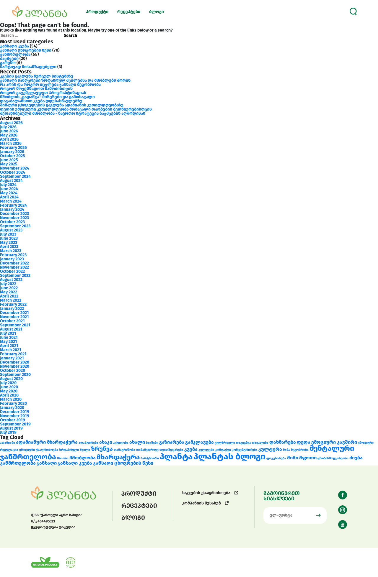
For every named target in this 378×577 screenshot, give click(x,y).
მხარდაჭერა (118, 457)
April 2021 (9, 345)
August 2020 (11, 378)
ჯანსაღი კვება (14, 46)
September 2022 (15, 275)
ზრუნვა (102, 448)
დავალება (260, 443)
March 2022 (10, 300)
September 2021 (15, 325)
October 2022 (12, 271)
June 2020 (9, 386)
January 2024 (12, 209)
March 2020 (11, 399)
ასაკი (105, 442)
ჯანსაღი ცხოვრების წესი (25, 50)
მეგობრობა (300, 450)
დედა (303, 442)
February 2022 (13, 304)
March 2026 (11, 143)
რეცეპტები (128, 12)
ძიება (356, 458)
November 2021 (14, 316)
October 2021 (12, 320)
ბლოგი (156, 12)
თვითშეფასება (171, 450)
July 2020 (8, 382)
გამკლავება (199, 442)
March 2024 (11, 201)
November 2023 (14, 217)
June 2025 (9, 159)
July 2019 (8, 432)
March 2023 (10, 250)
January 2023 (12, 259)
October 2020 (12, 370)
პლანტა (176, 456)
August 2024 (11, 180)
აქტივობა (120, 443)
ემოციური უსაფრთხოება (38, 450)
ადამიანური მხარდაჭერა (47, 442)
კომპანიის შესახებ (202, 503)
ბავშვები (9, 58)
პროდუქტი (97, 12)
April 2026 (9, 139)
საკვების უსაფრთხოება (206, 492)
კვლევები (206, 450)
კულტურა (270, 449)
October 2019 (12, 420)
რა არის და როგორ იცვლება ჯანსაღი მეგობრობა (50, 84)
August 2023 (11, 230)
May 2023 (8, 242)
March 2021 (10, 349)
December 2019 (14, 411)
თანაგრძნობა (124, 450)
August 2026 (11, 122)
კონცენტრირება (245, 450)
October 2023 (12, 221)
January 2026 (12, 151)
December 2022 (14, 263)
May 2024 (8, 192)
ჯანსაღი (47, 463)
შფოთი (308, 458)
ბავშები (152, 443)
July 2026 (8, 126)
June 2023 (9, 238)
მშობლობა (82, 458)
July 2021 (8, 333)
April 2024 (9, 197)
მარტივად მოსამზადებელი (28, 66)
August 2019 (11, 428)
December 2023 (14, 213)
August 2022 (11, 279)
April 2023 (9, 246)
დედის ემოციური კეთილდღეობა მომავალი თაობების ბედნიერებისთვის (76, 109)
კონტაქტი (223, 450)
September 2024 (15, 176)
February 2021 (13, 353)
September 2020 (15, 374)
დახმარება (282, 442)
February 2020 (13, 403)
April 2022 (9, 296)
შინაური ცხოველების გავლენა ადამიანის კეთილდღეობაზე (61, 105)
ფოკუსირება (276, 458)
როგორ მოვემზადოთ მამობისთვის (36, 88)
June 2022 (9, 287)
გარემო (8, 62)
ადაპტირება (88, 443)
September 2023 (15, 226)
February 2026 (13, 147)
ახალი (137, 442)
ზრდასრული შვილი (74, 450)
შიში (292, 458)
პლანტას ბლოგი (229, 456)
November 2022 (14, 267)
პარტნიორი (150, 458)
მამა (286, 450)
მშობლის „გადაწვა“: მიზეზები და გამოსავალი (47, 96)
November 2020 (14, 366)
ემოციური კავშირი (334, 442)
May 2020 (8, 391)
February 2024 (13, 205)
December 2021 (14, 312)
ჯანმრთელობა (15, 54)
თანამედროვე (147, 450)
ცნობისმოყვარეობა (332, 458)
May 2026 (8, 135)
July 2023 (8, 234)
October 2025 (12, 155)
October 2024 (12, 172)
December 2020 (14, 362)
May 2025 (8, 164)
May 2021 (8, 341)
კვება (191, 449)
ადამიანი (7, 443)
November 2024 (14, 168)
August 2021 (11, 329)
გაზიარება (171, 442)
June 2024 (9, 188)
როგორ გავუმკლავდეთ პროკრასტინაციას (43, 92)
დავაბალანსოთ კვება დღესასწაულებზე (41, 100)
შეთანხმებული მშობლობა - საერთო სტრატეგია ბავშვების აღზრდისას (72, 113)
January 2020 (12, 407)
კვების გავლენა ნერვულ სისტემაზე (36, 76)
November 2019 (14, 415)
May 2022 (8, 292)
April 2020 (9, 395)
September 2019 (15, 424)
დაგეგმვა (243, 443)
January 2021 (12, 358)
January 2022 (12, 308)
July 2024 (8, 184)
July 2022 (8, 283)
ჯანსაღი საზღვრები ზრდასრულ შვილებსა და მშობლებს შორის (65, 80)
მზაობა (63, 458)
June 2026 (9, 131)
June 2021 (9, 337)
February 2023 (13, 254)
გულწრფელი (225, 443)
